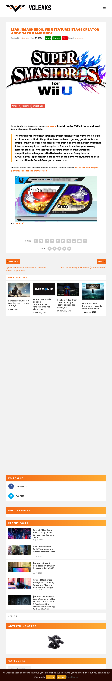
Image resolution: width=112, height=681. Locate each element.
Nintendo (26, 106)
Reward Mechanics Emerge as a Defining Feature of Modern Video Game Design (43, 584)
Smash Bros (39, 106)
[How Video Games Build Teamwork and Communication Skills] (19, 550)
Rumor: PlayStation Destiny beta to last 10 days (19, 303)
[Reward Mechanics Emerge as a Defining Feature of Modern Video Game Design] (19, 583)
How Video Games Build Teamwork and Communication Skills (44, 549)
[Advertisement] (60, 117)
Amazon (16, 106)
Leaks (48, 38)
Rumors (56, 38)
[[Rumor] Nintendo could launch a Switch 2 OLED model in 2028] (19, 567)
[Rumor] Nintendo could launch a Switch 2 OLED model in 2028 (44, 566)
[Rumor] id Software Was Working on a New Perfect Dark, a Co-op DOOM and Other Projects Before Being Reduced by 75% (44, 600)
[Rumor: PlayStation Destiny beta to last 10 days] (19, 290)
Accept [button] (50, 677)
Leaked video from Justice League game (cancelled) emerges (67, 304)
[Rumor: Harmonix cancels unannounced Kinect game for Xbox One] (44, 289)
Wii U (65, 38)
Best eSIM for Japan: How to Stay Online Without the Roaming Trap (43, 534)
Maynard (25, 38)
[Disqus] (56, 362)
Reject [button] (61, 677)
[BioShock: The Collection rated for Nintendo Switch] (93, 291)
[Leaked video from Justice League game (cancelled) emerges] (68, 289)
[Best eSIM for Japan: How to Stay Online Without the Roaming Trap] (19, 533)
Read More (72, 677)
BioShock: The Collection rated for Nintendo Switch (92, 306)
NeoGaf (20, 223)
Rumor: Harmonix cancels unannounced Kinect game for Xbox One (42, 304)
